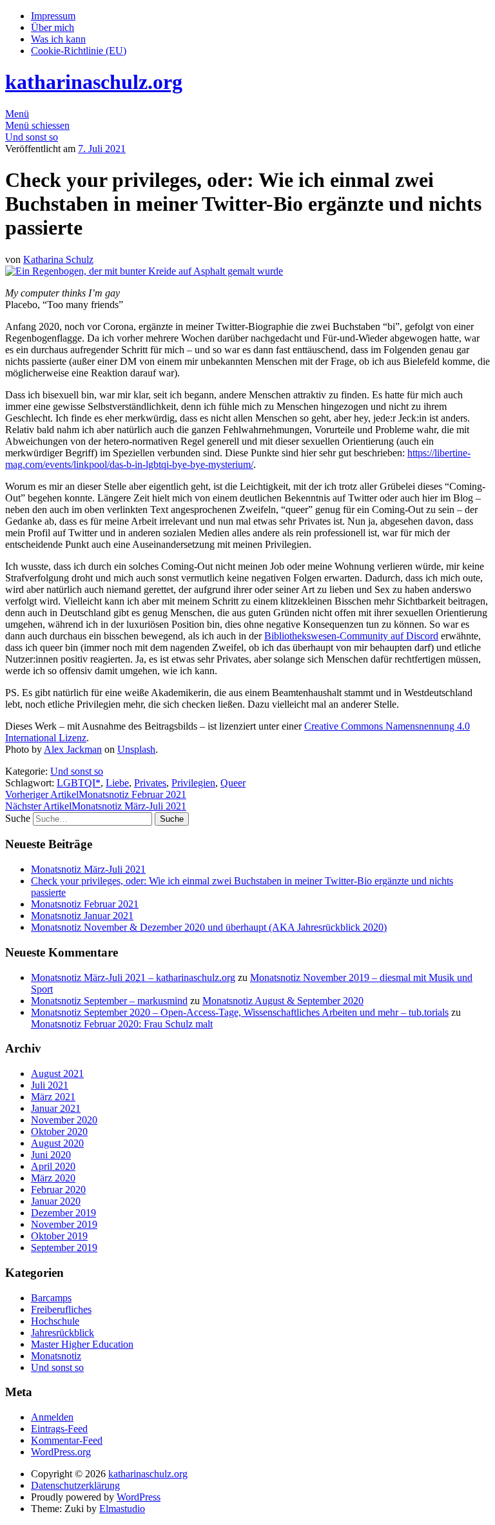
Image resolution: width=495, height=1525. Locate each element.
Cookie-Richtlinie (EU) (78, 50)
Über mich (52, 27)
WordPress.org (61, 1451)
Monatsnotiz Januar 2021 (82, 915)
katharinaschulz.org (93, 81)
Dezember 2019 (63, 1212)
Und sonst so (31, 136)
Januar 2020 (56, 1201)
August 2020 (57, 1143)
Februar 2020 (58, 1189)
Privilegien (193, 782)
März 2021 (53, 1096)
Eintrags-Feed (59, 1428)
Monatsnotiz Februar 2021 (95, 794)
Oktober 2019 (59, 1235)
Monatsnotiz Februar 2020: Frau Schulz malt (122, 1023)
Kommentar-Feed (66, 1440)
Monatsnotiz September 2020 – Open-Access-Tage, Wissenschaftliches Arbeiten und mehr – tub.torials (240, 1012)
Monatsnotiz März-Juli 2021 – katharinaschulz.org (133, 977)
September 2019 (64, 1247)
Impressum (53, 15)
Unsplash (136, 749)
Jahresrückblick (62, 1332)
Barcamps (51, 1297)
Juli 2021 (49, 1085)
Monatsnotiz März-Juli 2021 (95, 806)
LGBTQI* (79, 782)
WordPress (138, 1496)
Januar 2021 (56, 1108)
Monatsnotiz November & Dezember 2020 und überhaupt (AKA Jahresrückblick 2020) (209, 927)
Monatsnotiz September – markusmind (109, 1000)
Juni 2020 (51, 1154)
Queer (233, 782)
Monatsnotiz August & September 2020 (283, 1000)
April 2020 (53, 1166)
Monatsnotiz (56, 1355)
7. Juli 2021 (102, 148)
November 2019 (64, 1224)
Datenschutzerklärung (75, 1485)
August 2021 (57, 1073)
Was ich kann (58, 39)
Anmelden (52, 1417)
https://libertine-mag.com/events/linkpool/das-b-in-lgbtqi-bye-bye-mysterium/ (238, 458)
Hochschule (55, 1321)
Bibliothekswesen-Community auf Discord (351, 635)
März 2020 (53, 1177)
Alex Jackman (73, 749)
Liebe (117, 782)
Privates (150, 782)
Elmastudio (122, 1508)
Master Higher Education (82, 1344)
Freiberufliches (61, 1309)
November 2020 (64, 1119)
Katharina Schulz (58, 259)
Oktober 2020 (59, 1131)
